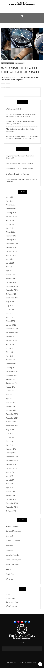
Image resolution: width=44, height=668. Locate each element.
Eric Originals (11, 174)
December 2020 (12, 414)
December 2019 (12, 457)
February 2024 (11, 278)
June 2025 (10, 224)
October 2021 (11, 379)
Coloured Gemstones (14, 531)
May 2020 (9, 441)
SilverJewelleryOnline (14, 179)
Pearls (8, 569)
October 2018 (11, 511)
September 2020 (12, 426)
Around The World (12, 526)
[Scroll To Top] (40, 664)
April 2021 (9, 399)
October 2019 (11, 464)
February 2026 (11, 209)
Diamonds (10, 536)
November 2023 (12, 290)
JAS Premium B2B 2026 (14, 109)
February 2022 (11, 364)
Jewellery (9, 550)
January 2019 (11, 499)
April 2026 (9, 201)
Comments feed (12, 602)
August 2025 (10, 220)
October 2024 (11, 247)
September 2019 (12, 468)
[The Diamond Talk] (22, 3)
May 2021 (9, 395)
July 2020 (9, 433)
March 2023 (10, 321)
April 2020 (9, 445)
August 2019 (10, 472)
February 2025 (11, 236)
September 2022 (12, 340)
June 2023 (10, 309)
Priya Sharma (11, 156)
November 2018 (12, 507)
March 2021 (10, 402)
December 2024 (12, 244)
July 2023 (9, 306)
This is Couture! (27, 169)
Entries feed (10, 598)
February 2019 (11, 495)
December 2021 (12, 371)
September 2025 (12, 216)
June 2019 (10, 480)
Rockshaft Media (31, 662)
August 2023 (10, 302)
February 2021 (11, 406)
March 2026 (10, 205)
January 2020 (11, 453)
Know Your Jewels (12, 565)
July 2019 (9, 476)
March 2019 (10, 492)
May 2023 (9, 313)
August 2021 (10, 387)
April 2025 (9, 228)
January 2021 (11, 410)
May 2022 (9, 352)
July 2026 (9, 197)
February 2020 (11, 449)
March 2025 (10, 232)
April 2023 (9, 317)
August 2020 (10, 430)
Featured (9, 545)
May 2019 (9, 484)
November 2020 (12, 418)
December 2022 (12, 329)
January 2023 (11, 325)
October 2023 (11, 294)
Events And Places (7, 63)
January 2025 (11, 240)
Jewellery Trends (12, 555)
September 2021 (12, 383)
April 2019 (9, 488)
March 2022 (10, 360)
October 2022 (11, 337)
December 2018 (12, 503)
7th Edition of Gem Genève (23, 163)
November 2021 (12, 375)
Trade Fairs (10, 574)
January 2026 (11, 213)
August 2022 (10, 344)
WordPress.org (11, 606)
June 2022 (10, 348)
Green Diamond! (23, 174)
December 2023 (12, 286)
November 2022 (12, 333)
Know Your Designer (13, 560)
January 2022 (11, 368)
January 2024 (11, 282)
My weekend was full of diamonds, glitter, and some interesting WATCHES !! (22, 70)
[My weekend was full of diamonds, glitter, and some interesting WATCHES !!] (22, 44)
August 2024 (10, 255)
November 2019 (12, 461)
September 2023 (12, 298)
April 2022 (9, 356)
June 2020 (10, 437)
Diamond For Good (12, 169)
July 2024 (9, 259)
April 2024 (9, 271)
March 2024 (10, 275)
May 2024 (9, 267)
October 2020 (11, 422)
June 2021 (10, 391)
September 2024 (12, 251)
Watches (9, 579)
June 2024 (10, 263)
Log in (8, 594)
